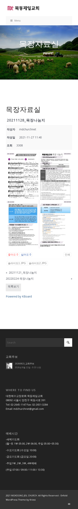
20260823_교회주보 (24, 363)
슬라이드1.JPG (17, 263)
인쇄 (67, 254)
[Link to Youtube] (69, 504)
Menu (17, 20)
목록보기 (13, 286)
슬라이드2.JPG (38, 263)
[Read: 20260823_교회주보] (9, 365)
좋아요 (13, 254)
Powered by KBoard (19, 296)
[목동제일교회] (32, 8)
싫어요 (26, 254)
